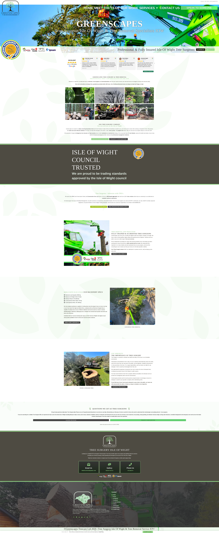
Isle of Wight (63, 414)
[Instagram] (74, 517)
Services (147, 8)
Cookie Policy (101, 531)
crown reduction (129, 414)
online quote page (124, 458)
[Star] (87, 517)
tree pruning (136, 414)
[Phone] (84, 517)
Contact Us (170, 8)
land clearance (167, 414)
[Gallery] (109, 464)
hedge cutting (160, 414)
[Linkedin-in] (79, 517)
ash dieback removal (151, 414)
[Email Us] (88, 464)
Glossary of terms (119, 412)
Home (88, 8)
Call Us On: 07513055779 (209, 1)
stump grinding (143, 414)
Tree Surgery (70, 412)
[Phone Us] (130, 464)
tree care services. (130, 239)
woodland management (176, 414)
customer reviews (96, 458)
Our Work (129, 8)
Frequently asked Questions (89, 412)
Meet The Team (106, 8)
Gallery (109, 468)
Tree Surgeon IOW (37, 414)
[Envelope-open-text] (82, 517)
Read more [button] (121, 68)
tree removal (122, 414)
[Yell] (90, 517)
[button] (154, 63)
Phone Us (130, 468)
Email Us (88, 468)
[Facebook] (76, 517)
